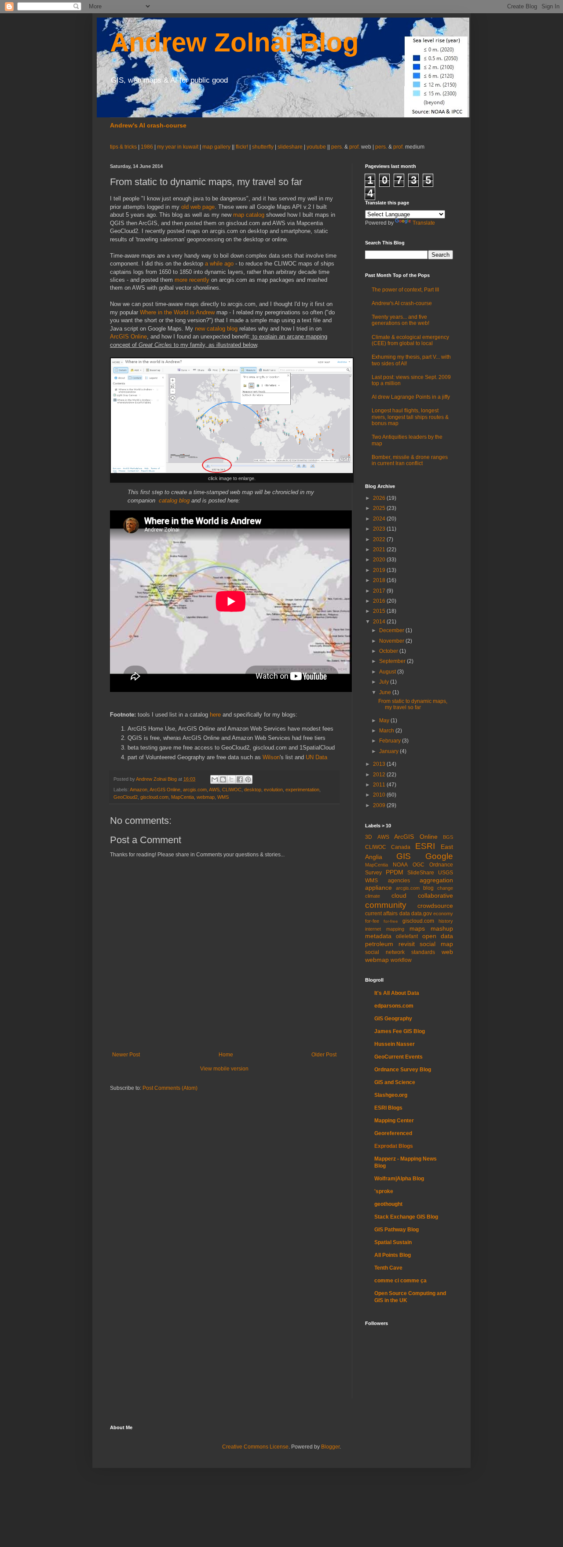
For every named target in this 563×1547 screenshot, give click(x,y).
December (392, 630)
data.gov (421, 913)
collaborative (435, 895)
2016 (380, 601)
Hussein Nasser (394, 1044)
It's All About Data (396, 993)
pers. (337, 147)
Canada (400, 847)
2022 (380, 539)
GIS (403, 856)
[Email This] (214, 779)
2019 (380, 570)
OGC (418, 865)
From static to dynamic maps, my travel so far (412, 704)
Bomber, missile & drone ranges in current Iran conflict (410, 460)
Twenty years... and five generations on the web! (400, 320)
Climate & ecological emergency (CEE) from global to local (410, 340)
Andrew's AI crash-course (148, 125)
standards (423, 952)
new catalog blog (216, 328)
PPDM (394, 872)
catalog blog (174, 500)
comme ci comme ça (400, 1281)
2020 (380, 560)
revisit (406, 943)
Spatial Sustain (393, 1242)
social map (436, 943)
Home (226, 1055)
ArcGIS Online (128, 336)
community (385, 905)
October (389, 651)
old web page (198, 207)
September (393, 661)
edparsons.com (393, 1006)
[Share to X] (231, 779)
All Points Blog (392, 1255)
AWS (214, 789)
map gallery (216, 147)
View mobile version (224, 1069)
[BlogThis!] (223, 779)
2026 (380, 498)
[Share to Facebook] (239, 779)
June (385, 692)
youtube (316, 147)
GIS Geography (393, 1019)
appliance (378, 887)
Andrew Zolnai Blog (234, 42)
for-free (391, 921)
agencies (399, 880)
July (384, 682)
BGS (448, 837)
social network (385, 952)
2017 (380, 591)
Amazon (138, 789)
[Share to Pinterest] (248, 779)
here (215, 714)
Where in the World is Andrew (177, 312)
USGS (445, 873)
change (445, 888)
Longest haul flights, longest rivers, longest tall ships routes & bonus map (410, 417)
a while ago (219, 263)
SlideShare (420, 873)
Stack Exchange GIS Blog (406, 1217)
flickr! (242, 147)
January (389, 751)
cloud (398, 895)
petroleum (379, 943)
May (385, 720)
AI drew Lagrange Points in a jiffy (411, 397)
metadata (378, 935)
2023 (380, 529)
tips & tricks (124, 147)
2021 (380, 549)
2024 (380, 519)
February (390, 741)
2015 (380, 611)
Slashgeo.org (390, 1095)
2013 (380, 764)
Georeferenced (393, 1133)
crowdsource (435, 905)
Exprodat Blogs (393, 1146)
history (446, 921)
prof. (354, 147)
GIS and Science (394, 1082)
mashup (442, 928)
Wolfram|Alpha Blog (399, 1179)
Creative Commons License (255, 1447)
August (388, 672)
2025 (380, 508)
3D (368, 837)
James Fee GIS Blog (399, 1031)
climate (372, 896)
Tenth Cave (388, 1268)
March (387, 731)
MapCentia (182, 797)
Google (439, 856)
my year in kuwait (177, 147)
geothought (388, 1204)
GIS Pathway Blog (396, 1230)
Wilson (271, 757)
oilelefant (407, 936)
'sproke (383, 1191)
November (392, 641)
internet (373, 929)
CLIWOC (231, 789)
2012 (380, 775)
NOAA (400, 865)
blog (428, 888)
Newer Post (126, 1055)
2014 (380, 622)
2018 (380, 580)
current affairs (381, 913)
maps (417, 928)
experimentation (302, 789)
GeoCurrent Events (398, 1057)
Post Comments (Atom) (170, 1088)
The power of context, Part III (405, 290)
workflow (401, 960)
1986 (147, 147)
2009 (380, 805)
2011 (380, 785)
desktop (252, 789)
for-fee (372, 921)
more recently (193, 280)
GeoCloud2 (125, 797)
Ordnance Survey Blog (402, 1070)
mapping (395, 929)
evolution (273, 789)
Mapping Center (394, 1120)
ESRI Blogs (388, 1108)
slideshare (290, 147)
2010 (380, 795)
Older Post (323, 1055)
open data (437, 935)
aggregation (436, 880)
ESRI (425, 846)
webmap (206, 797)
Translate (424, 223)
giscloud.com (154, 797)
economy (443, 913)
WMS (223, 797)
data (404, 913)
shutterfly (263, 147)
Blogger (330, 1447)
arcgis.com (195, 789)
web (447, 951)
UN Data (316, 757)
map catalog (248, 214)
